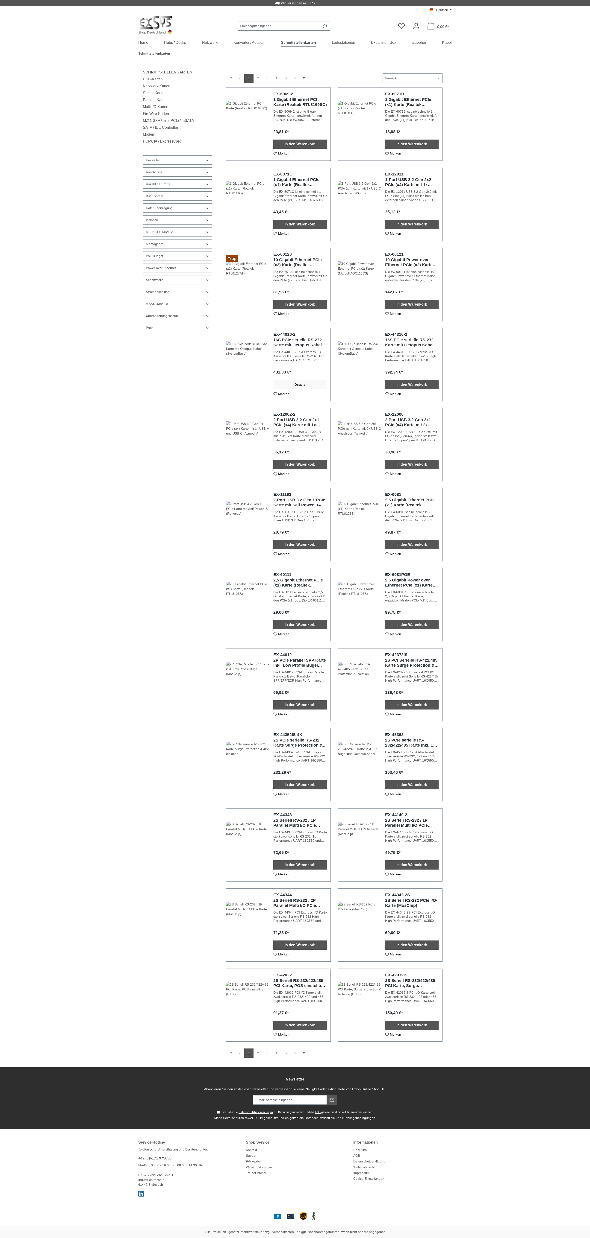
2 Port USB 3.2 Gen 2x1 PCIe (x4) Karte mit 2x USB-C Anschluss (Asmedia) (408, 422)
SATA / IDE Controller (160, 127)
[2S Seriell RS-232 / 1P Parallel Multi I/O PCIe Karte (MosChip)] (248, 845)
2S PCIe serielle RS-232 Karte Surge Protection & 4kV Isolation (298, 743)
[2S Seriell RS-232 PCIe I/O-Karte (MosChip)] (359, 925)
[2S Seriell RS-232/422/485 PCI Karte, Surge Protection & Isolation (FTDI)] (359, 1005)
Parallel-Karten (155, 100)
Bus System (154, 196)
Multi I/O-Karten (155, 107)
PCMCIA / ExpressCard (162, 141)
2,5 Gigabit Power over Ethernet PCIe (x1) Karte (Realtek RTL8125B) (409, 583)
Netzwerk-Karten (156, 86)
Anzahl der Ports (158, 184)
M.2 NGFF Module (159, 232)
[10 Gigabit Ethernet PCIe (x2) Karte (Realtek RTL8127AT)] (248, 284)
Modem (149, 134)
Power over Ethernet (161, 268)
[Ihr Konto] (416, 26)
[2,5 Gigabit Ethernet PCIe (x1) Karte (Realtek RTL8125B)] (359, 525)
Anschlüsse (154, 172)
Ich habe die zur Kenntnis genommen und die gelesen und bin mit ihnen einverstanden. (297, 1112)
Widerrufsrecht (364, 1167)
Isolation (152, 220)
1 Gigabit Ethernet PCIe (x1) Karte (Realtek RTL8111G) (296, 182)
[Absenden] (332, 1100)
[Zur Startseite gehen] (155, 25)
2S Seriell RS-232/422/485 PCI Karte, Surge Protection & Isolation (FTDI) (410, 983)
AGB (318, 1112)
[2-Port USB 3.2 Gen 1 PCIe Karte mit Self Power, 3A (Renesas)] (248, 525)
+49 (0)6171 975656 (154, 1158)
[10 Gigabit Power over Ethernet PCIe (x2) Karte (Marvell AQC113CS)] (359, 284)
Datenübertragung (159, 208)
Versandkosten (283, 1232)
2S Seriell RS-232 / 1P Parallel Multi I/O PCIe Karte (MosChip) (294, 823)
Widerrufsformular (259, 1167)
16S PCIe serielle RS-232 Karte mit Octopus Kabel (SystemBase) (297, 342)
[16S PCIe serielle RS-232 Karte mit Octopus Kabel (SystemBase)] (248, 365)
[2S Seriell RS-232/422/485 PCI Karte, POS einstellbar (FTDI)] (248, 1005)
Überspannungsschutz (162, 316)
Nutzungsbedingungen (358, 1118)
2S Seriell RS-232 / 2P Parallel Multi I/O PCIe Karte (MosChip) (294, 903)
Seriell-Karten (154, 93)
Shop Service (257, 1142)
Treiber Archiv (256, 1173)
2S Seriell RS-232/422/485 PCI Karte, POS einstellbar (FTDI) (299, 983)
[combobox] (278, 26)
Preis (149, 328)
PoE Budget (154, 256)
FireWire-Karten (156, 114)
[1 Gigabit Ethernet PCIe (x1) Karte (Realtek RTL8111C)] (359, 124)
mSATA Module (157, 304)
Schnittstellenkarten (167, 72)
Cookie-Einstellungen (368, 1178)
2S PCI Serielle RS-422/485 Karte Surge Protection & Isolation (411, 663)
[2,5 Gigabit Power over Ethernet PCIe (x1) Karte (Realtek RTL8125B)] (359, 605)
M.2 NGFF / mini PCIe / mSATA (168, 121)
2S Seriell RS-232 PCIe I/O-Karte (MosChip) (411, 903)
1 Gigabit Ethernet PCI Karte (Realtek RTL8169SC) (300, 102)
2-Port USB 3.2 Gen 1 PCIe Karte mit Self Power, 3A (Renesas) (299, 503)
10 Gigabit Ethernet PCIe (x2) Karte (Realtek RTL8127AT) (297, 262)
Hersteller (153, 160)
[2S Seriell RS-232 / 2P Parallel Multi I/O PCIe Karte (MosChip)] (248, 925)
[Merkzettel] (401, 26)
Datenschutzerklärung (369, 1161)
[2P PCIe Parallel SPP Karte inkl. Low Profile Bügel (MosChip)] (248, 685)
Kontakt (251, 1150)
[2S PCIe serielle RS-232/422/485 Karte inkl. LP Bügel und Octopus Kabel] (359, 765)
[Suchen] (324, 26)
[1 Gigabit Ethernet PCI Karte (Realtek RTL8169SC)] (248, 124)
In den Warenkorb (300, 144)
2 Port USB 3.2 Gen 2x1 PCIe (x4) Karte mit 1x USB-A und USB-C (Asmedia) (296, 422)
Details (300, 384)
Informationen (365, 1142)
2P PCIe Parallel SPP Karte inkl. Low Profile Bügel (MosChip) (299, 663)
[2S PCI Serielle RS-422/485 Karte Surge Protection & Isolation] (359, 685)
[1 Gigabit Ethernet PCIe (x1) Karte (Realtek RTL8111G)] (248, 204)
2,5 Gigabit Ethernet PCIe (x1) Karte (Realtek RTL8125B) (410, 503)
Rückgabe (253, 1161)
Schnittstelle (154, 280)
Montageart (154, 244)
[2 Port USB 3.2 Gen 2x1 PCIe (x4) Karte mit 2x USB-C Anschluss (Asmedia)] (359, 444)
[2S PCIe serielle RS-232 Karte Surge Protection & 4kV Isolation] (248, 765)
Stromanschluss (157, 292)
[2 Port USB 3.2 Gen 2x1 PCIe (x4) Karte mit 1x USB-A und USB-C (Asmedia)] (248, 444)
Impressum (361, 1173)
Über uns (360, 1150)
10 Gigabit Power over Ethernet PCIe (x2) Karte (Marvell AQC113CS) (409, 262)
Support (251, 1155)
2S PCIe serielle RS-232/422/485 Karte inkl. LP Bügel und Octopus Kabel (410, 743)
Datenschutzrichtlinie (320, 1118)
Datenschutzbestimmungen (256, 1112)
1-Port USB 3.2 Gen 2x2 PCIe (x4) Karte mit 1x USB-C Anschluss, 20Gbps (411, 182)
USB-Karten (153, 79)
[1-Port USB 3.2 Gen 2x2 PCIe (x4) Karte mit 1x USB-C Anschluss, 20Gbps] (359, 204)
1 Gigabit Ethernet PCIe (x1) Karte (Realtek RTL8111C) (408, 102)
